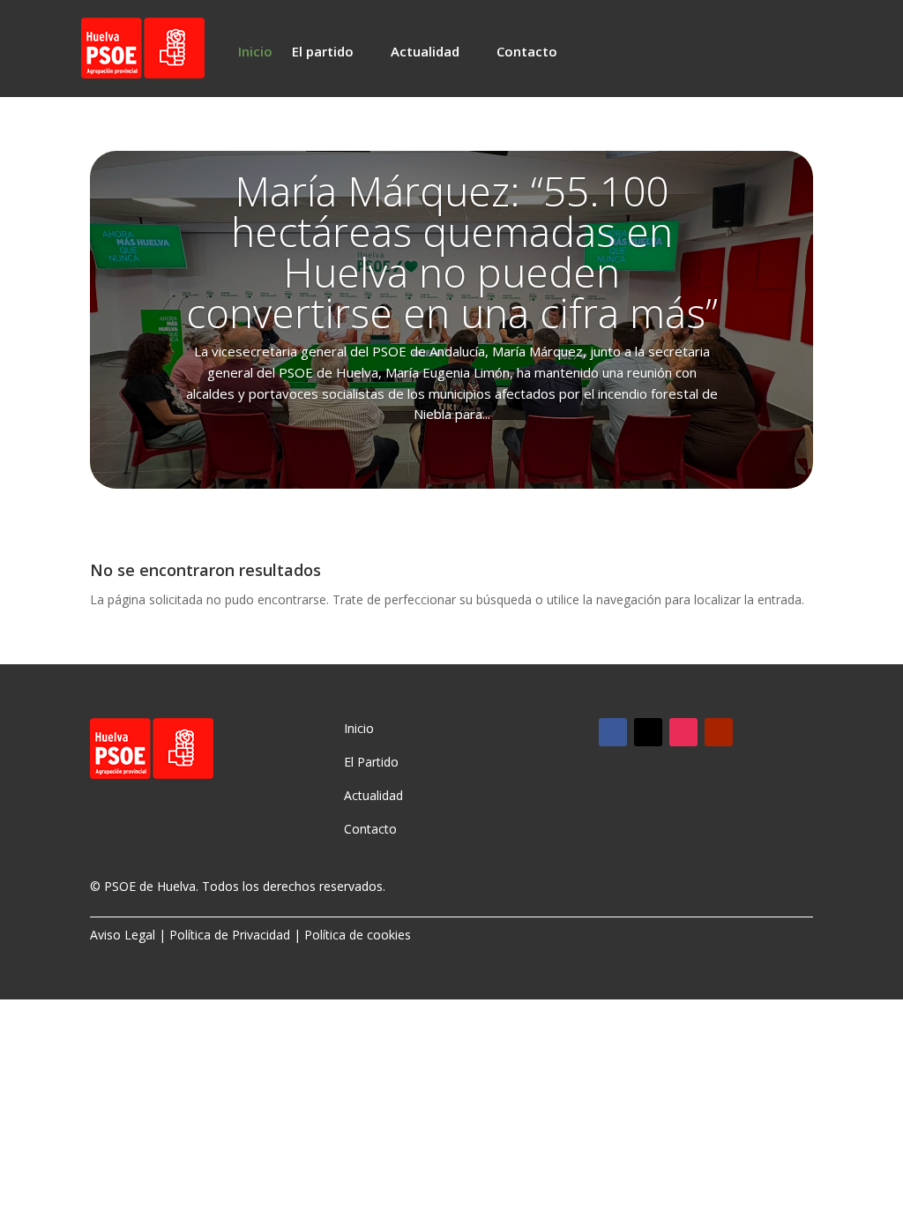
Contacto (526, 52)
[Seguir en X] (648, 732)
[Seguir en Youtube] (719, 732)
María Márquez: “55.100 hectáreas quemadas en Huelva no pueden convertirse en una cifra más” (452, 251)
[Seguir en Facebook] (613, 732)
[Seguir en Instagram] (683, 732)
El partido (323, 52)
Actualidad (425, 52)
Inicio (255, 52)
